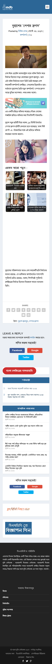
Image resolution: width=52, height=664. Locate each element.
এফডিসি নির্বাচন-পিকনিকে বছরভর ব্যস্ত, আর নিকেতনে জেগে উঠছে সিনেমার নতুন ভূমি (25, 467)
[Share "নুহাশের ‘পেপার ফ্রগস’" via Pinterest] (28, 310)
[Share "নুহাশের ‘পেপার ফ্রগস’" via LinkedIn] (33, 310)
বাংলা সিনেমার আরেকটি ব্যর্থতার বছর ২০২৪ (22, 388)
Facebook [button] (17, 350)
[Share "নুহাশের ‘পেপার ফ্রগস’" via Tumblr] (23, 310)
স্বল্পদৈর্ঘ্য (23, 34)
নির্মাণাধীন (6, 603)
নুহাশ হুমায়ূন (23, 321)
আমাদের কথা (10, 653)
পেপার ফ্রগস (33, 321)
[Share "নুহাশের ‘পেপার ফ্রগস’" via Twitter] (13, 310)
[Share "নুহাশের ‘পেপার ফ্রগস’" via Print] (28, 315)
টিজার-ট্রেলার (7, 616)
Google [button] (34, 350)
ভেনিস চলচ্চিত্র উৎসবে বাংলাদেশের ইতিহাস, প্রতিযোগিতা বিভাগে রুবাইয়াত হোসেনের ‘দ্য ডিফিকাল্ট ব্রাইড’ (23, 416)
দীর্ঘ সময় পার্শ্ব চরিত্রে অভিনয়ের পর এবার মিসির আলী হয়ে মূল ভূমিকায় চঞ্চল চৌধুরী (25, 445)
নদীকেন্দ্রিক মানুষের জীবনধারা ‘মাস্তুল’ (17, 435)
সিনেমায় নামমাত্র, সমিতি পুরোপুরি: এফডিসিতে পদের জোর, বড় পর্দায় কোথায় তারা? (26, 456)
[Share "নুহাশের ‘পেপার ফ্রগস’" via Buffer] (38, 310)
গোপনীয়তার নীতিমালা (38, 653)
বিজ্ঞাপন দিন (30, 657)
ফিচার (5, 591)
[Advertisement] (26, 242)
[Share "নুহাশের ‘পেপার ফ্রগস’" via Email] (23, 315)
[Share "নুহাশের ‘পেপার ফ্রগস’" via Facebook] (8, 310)
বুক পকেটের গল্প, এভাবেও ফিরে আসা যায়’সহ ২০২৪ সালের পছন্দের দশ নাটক (25, 396)
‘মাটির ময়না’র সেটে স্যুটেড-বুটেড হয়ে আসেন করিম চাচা (24, 426)
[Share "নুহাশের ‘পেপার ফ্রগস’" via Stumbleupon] (43, 310)
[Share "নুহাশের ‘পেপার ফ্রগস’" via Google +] (18, 310)
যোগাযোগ (21, 657)
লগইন (32, 337)
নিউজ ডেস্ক (22, 31)
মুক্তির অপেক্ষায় (8, 609)
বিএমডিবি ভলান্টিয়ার (22, 653)
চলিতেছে (5, 597)
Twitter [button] (26, 357)
